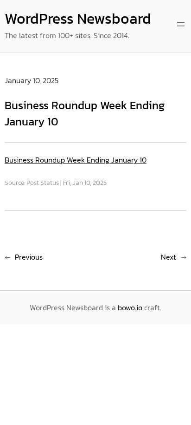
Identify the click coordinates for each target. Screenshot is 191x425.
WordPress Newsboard (78, 18)
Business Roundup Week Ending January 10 (75, 159)
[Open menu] (180, 24)
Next (168, 256)
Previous (29, 256)
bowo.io (130, 307)
